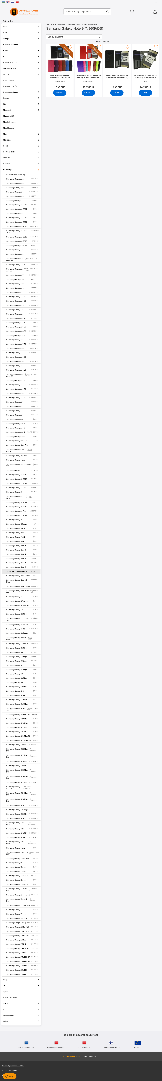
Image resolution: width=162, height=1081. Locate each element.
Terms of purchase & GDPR (13, 1066)
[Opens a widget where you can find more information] (9, 1076)
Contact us (6, 1075)
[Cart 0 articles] (155, 11)
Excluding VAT (90, 1056)
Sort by (55, 37)
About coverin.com (9, 1070)
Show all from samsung (15, 175)
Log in (154, 2)
